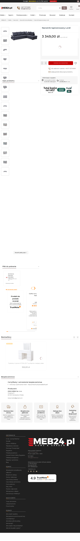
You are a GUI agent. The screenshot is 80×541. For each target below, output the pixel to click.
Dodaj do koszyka (61, 63)
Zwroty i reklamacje (11, 477)
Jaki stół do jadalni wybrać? (13, 528)
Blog (7, 462)
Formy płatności (10, 484)
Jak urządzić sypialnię (12, 514)
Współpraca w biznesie (12, 446)
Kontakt (8, 441)
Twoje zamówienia (11, 501)
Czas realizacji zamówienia (13, 482)
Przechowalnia (10, 506)
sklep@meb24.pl (33, 457)
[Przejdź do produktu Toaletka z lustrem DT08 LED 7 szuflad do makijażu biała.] (25, 352)
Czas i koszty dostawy (12, 479)
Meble (9, 20)
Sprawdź (52, 1)
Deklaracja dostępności (12, 457)
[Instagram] (33, 471)
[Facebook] (28, 471)
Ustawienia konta (10, 504)
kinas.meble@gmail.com (15, 398)
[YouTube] (36, 471)
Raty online (9, 486)
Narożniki (15, 20)
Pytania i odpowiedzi (11, 489)
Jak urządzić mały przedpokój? (14, 525)
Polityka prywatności (11, 453)
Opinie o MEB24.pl (11, 443)
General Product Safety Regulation (15, 455)
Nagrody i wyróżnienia (12, 460)
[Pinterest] (31, 471)
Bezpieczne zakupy (11, 475)
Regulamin (9, 450)
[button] (64, 8)
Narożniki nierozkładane (26, 20)
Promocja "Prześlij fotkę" (12, 448)
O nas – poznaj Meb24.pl (12, 439)
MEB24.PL (3, 20)
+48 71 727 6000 (70, 68)
